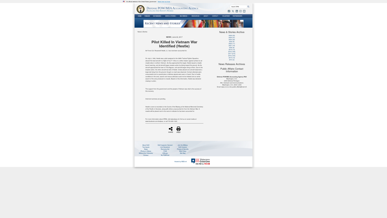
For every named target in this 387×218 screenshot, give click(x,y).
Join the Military (183, 145)
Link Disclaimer (165, 147)
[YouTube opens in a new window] (244, 11)
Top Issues (145, 147)
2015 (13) (232, 58)
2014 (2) (232, 60)
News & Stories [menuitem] (170, 16)
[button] (165, 2)
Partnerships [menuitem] (237, 16)
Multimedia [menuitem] (183, 16)
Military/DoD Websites (146, 153)
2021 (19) (232, 46)
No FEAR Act (165, 155)
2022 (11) (232, 43)
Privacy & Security (182, 149)
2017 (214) (231, 54)
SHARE (170, 132)
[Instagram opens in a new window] (240, 11)
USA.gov (165, 153)
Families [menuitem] (147, 16)
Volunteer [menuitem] (226, 16)
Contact (145, 155)
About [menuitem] (206, 16)
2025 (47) (232, 37)
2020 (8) (232, 48)
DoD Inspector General (165, 145)
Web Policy (182, 151)
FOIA (165, 151)
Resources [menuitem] (195, 16)
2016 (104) (231, 56)
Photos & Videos (146, 151)
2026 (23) (232, 35)
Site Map (183, 153)
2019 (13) (232, 50)
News (146, 149)
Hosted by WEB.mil (180, 161)
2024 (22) (232, 39)
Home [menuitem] (139, 16)
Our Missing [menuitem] (157, 16)
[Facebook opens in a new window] (229, 11)
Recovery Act (165, 149)
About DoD (145, 145)
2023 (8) (232, 41)
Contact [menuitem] (215, 16)
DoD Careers (182, 147)
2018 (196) (231, 52)
